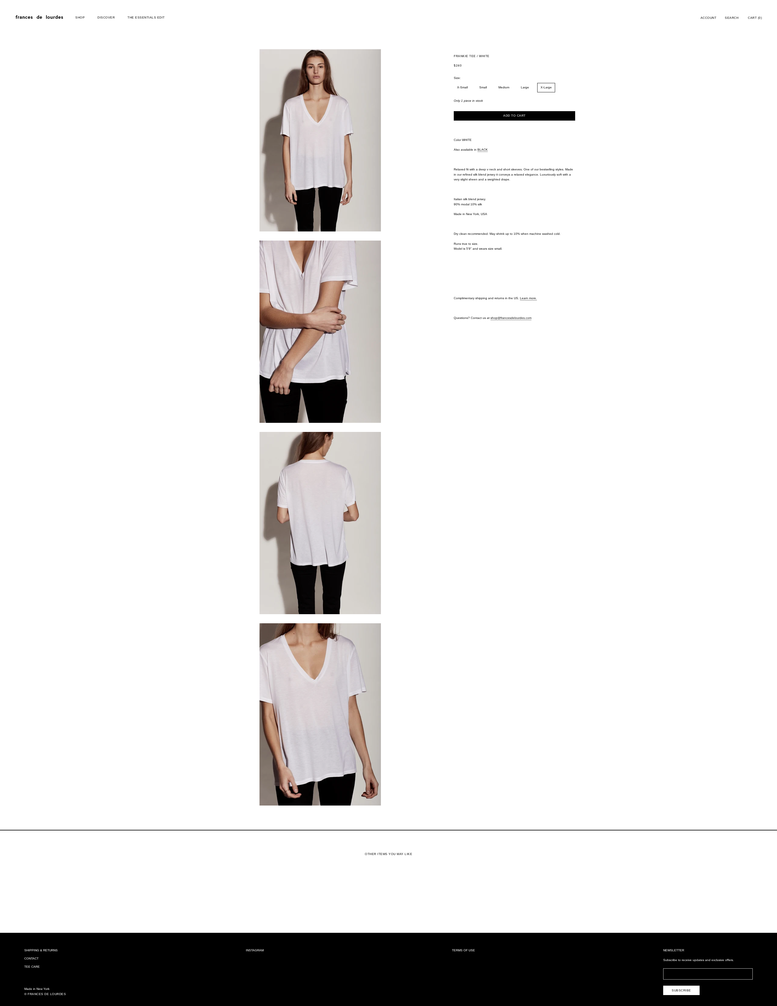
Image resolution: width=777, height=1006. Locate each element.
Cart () (755, 17)
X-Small (462, 87)
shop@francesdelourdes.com (510, 318)
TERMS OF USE (463, 950)
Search (731, 17)
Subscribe (681, 990)
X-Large (546, 87)
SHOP (80, 17)
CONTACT (31, 958)
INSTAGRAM (255, 950)
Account (709, 17)
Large (525, 87)
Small (483, 87)
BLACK (482, 150)
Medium (503, 87)
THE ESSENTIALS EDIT (146, 17)
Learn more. (528, 298)
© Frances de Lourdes (45, 994)
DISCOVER (106, 17)
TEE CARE (32, 966)
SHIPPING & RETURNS (41, 950)
